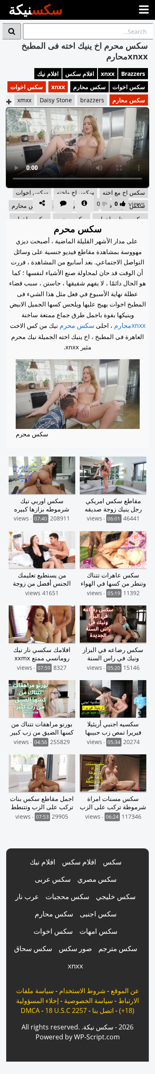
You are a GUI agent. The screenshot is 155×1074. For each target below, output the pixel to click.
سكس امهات (98, 931)
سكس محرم (77, 325)
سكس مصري (97, 879)
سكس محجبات (67, 896)
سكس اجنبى (98, 914)
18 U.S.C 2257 (66, 1010)
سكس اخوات (128, 87)
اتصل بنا (103, 1010)
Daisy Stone (56, 100)
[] (11, 31)
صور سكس (75, 948)
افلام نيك (48, 74)
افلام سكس (79, 74)
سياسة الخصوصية (88, 1000)
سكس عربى (53, 879)
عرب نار (27, 896)
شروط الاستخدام (82, 990)
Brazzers (133, 74)
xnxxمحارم (129, 325)
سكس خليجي (116, 896)
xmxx (24, 100)
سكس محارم (89, 87)
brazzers (92, 100)
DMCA (30, 1010)
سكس (112, 862)
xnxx (107, 74)
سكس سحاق (33, 948)
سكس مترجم (117, 948)
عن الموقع (125, 990)
